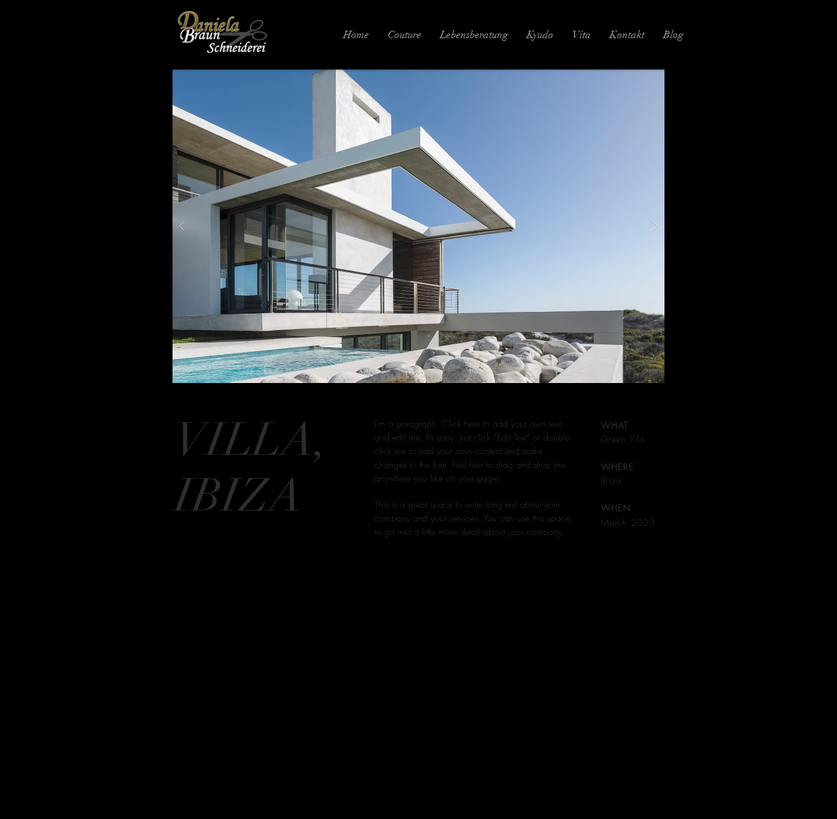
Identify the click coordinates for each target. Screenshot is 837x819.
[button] (418, 226)
